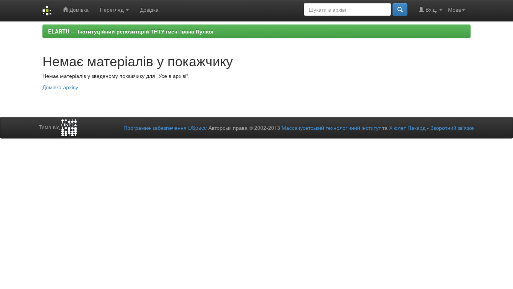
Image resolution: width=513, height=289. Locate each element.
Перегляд (112, 9)
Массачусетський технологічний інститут (331, 127)
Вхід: (431, 9)
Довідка (149, 9)
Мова (454, 9)
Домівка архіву (60, 87)
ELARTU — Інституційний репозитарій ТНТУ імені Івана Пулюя (130, 31)
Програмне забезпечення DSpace (165, 127)
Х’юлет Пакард (407, 127)
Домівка (78, 9)
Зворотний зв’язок (452, 127)
